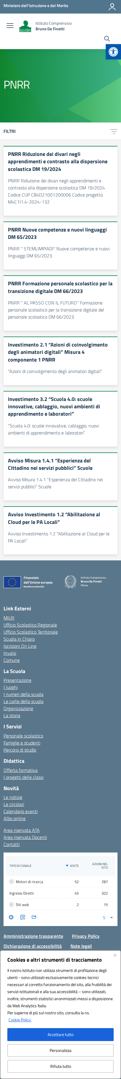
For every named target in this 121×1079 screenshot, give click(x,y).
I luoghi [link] (11, 687)
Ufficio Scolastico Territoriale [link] (31, 631)
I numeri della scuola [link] (23, 694)
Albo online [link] (15, 818)
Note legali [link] (81, 946)
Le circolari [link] (14, 804)
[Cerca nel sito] (107, 39)
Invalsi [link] (10, 653)
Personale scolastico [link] (23, 735)
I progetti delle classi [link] (23, 777)
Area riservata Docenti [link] (25, 837)
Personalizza (60, 1050)
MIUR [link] (9, 617)
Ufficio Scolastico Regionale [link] (30, 624)
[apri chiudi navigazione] (10, 26)
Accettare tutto (60, 1034)
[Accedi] (112, 7)
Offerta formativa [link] (21, 770)
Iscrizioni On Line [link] (20, 646)
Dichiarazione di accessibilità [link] (33, 946)
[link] (113, 51)
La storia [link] (12, 715)
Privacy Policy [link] (86, 936)
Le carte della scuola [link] (23, 701)
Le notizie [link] (13, 797)
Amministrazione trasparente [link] (33, 936)
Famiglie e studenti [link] (22, 742)
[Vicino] (114, 955)
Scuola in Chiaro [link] (19, 638)
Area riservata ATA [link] (22, 830)
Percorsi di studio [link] (20, 749)
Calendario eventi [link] (21, 811)
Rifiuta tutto (60, 1066)
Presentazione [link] (17, 680)
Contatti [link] (12, 844)
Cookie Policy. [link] (20, 1020)
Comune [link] (12, 660)
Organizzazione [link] (18, 708)
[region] (60, 1014)
